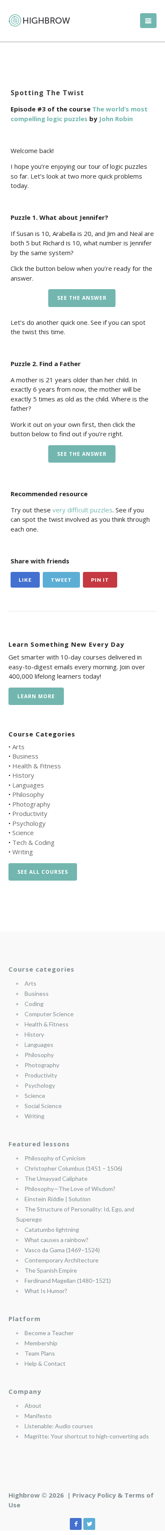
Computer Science (49, 1014)
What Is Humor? (46, 1290)
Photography (31, 804)
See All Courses (42, 872)
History (23, 775)
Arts (18, 746)
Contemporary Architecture (62, 1260)
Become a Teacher (49, 1332)
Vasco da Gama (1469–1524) (62, 1250)
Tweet (61, 580)
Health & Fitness (36, 766)
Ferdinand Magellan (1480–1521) (68, 1280)
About (33, 1405)
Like (25, 580)
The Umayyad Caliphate (56, 1178)
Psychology (29, 823)
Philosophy (28, 794)
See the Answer (82, 297)
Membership (41, 1343)
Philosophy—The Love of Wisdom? (70, 1188)
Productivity (29, 813)
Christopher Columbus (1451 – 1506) (73, 1168)
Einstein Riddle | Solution (58, 1198)
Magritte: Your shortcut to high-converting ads (87, 1436)
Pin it (100, 580)
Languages (28, 785)
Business (25, 756)
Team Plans (40, 1353)
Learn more (36, 696)
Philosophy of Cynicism (55, 1158)
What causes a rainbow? (56, 1239)
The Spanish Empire (51, 1270)
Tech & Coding (33, 842)
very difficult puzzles (82, 510)
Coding (34, 1003)
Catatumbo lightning (52, 1229)
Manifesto (38, 1415)
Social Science (43, 1105)
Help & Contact (45, 1363)
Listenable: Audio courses (59, 1426)
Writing (22, 851)
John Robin (116, 118)
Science (23, 832)
